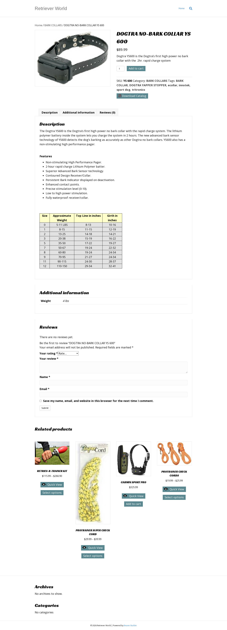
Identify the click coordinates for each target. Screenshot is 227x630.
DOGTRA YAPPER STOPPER (147, 85)
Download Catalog (133, 96)
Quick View (54, 484)
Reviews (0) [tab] (107, 112)
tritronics (138, 89)
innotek (184, 85)
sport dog (123, 89)
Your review (49, 358)
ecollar (172, 85)
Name (45, 377)
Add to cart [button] (133, 504)
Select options (52, 492)
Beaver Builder (130, 625)
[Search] (189, 8)
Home (182, 8)
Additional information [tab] (79, 112)
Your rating (49, 353)
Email (44, 389)
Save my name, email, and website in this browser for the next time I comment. (98, 401)
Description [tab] (50, 112)
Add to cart (136, 68)
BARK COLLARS (53, 25)
